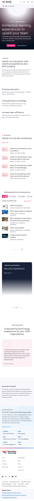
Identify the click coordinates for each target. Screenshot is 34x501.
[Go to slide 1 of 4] (14, 307)
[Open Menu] (32, 2)
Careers (4, 460)
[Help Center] (24, 2)
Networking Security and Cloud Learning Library (14, 495)
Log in (28, 1)
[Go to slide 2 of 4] (16, 307)
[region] (17, 225)
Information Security (26, 481)
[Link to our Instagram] (16, 476)
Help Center (5, 467)
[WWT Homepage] (6, 2)
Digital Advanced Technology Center (11, 492)
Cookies (27, 483)
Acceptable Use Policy (15, 481)
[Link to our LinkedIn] (2, 476)
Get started (11, 45)
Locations (4, 464)
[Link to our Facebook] (9, 476)
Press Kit (20, 467)
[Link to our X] (6, 476)
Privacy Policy (5, 481)
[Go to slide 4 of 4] (19, 307)
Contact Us (21, 470)
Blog (19, 460)
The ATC (11, 21)
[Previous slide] (12, 307)
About (3, 457)
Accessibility (21, 483)
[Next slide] (21, 307)
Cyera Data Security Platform (9, 497)
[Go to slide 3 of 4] (18, 307)
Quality (15, 483)
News (19, 464)
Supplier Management (7, 483)
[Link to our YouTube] (12, 476)
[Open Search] (20, 2)
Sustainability (21, 457)
